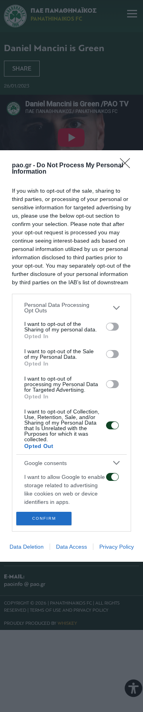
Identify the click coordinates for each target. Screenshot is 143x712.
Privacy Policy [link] (116, 547)
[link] (127, 165)
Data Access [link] (71, 547)
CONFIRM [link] (44, 518)
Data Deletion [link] (27, 547)
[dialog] (71, 356)
